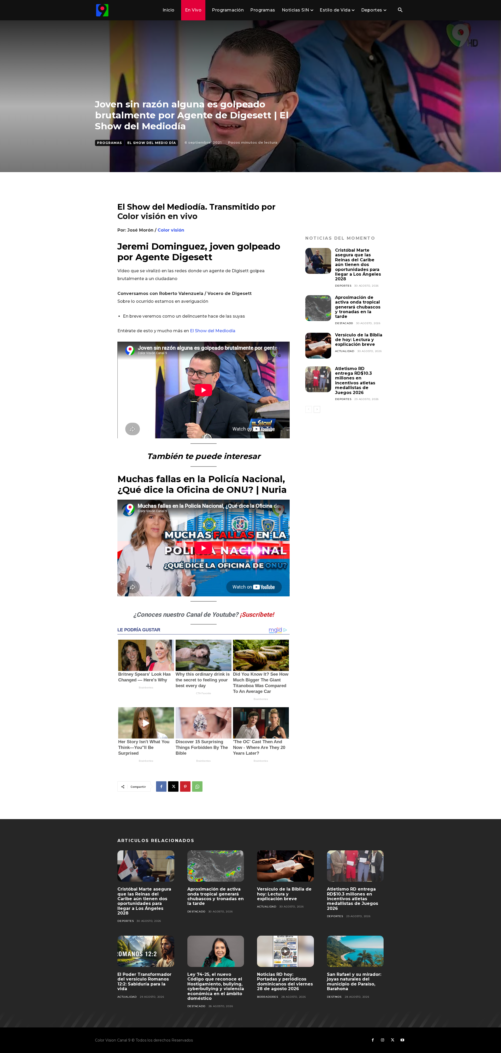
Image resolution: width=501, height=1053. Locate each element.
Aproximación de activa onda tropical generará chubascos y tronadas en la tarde (357, 307)
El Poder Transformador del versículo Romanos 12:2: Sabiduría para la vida (144, 981)
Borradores (267, 996)
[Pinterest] (185, 786)
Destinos (334, 996)
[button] (400, 10)
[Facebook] (161, 786)
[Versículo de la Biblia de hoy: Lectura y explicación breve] (318, 346)
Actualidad (344, 351)
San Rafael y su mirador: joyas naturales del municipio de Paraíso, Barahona (354, 981)
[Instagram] (382, 1040)
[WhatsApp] (197, 786)
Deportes (343, 285)
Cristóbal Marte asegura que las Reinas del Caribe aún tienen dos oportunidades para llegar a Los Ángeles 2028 (358, 264)
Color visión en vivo (157, 216)
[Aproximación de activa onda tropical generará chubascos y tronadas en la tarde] (318, 308)
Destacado (344, 323)
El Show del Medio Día (151, 143)
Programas (109, 143)
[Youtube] (402, 1040)
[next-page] (317, 409)
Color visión (171, 230)
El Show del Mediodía (212, 330)
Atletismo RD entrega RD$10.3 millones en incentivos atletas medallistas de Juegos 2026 (355, 380)
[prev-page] (308, 409)
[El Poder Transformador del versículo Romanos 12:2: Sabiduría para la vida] (145, 951)
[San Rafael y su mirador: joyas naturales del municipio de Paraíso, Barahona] (355, 951)
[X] (173, 786)
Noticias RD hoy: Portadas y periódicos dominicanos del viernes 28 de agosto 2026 (285, 981)
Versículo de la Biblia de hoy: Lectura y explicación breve (358, 339)
